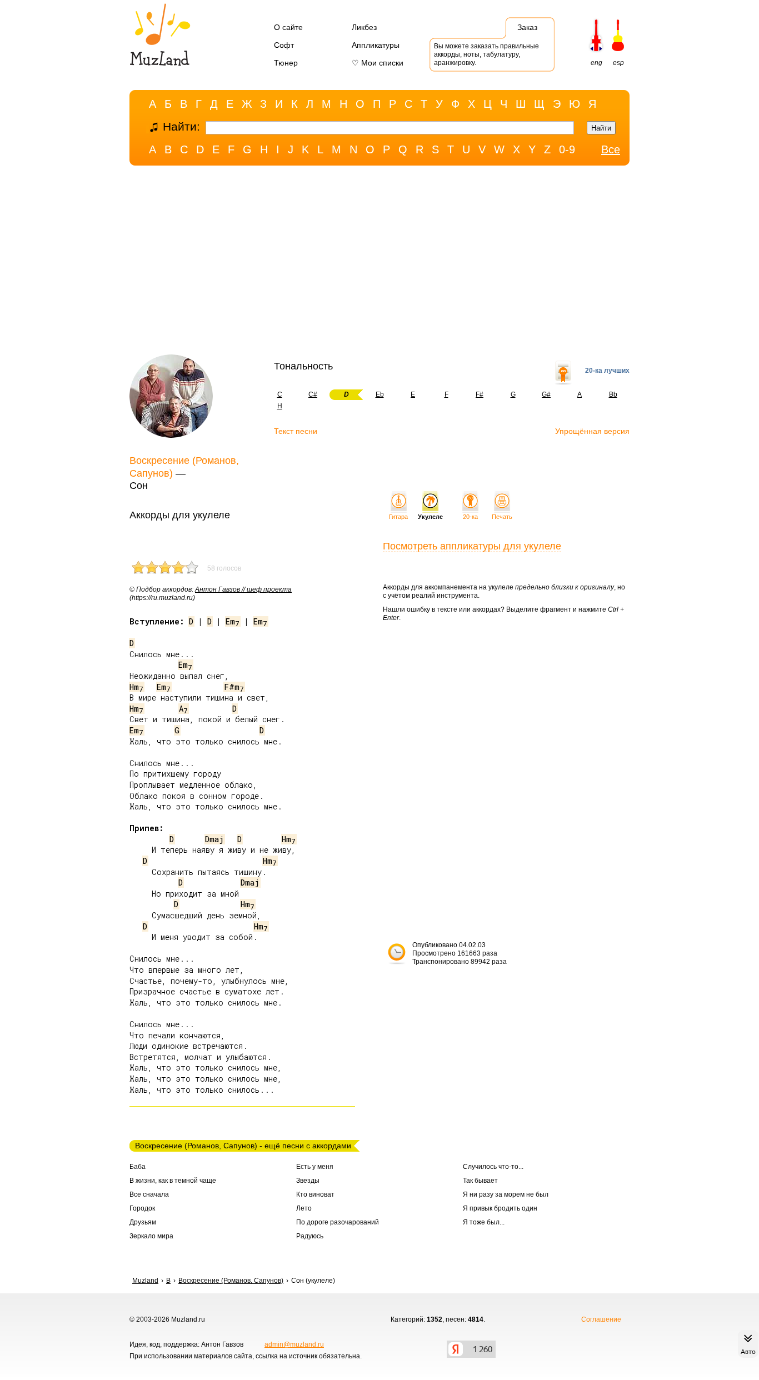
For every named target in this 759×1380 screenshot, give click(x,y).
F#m (234, 687)
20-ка (470, 516)
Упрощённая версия (592, 431)
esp (618, 63)
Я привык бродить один (500, 1208)
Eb (380, 394)
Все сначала (149, 1194)
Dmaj (214, 839)
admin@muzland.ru (294, 1344)
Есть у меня (314, 1167)
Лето (304, 1208)
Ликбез (364, 27)
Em (232, 621)
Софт (284, 45)
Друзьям (142, 1222)
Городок (142, 1208)
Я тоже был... (484, 1222)
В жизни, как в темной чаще (172, 1180)
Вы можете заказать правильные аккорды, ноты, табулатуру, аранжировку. (486, 54)
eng (596, 63)
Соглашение (601, 1319)
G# (546, 394)
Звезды (307, 1180)
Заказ (527, 27)
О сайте (288, 27)
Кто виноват (315, 1194)
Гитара (398, 516)
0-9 (567, 149)
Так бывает (480, 1180)
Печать (502, 516)
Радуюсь (309, 1236)
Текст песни (295, 431)
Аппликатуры (376, 45)
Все (610, 149)
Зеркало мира (151, 1236)
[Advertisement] (379, 263)
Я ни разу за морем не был (505, 1194)
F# (479, 394)
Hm (136, 687)
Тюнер (286, 62)
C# (312, 394)
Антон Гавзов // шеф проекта (243, 589)
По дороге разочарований (337, 1222)
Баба (137, 1167)
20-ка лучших (607, 370)
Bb (613, 394)
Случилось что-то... (493, 1167)
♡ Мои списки (377, 62)
